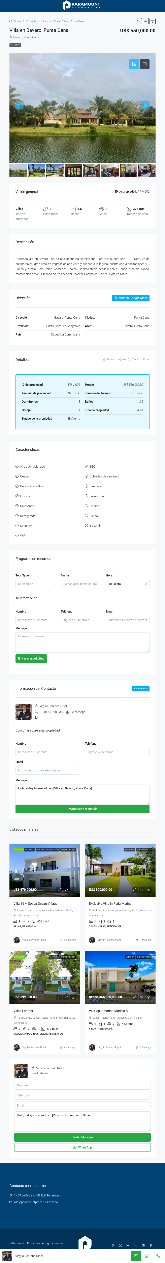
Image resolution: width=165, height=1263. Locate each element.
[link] (44, 870)
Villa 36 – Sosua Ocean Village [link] (35, 904)
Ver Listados (140, 688)
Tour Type (22, 575)
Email (109, 611)
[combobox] (37, 584)
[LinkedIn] (136, 1245)
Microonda (27, 506)
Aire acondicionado (32, 466)
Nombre (20, 611)
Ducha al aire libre (31, 486)
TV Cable (95, 526)
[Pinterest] (152, 1245)
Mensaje (21, 628)
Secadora (26, 526)
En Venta (31, 21)
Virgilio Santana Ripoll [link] (34, 940)
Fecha (65, 575)
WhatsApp (78, 712)
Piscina (94, 506)
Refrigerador (28, 516)
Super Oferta (68, 849)
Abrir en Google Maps (133, 298)
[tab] (134, 64)
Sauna (94, 516)
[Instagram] (129, 1245)
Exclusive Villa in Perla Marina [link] (110, 904)
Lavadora (26, 496)
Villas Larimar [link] (23, 1011)
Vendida (130, 957)
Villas (45, 21)
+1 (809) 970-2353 (52, 712)
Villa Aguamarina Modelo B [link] (108, 1011)
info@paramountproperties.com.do (36, 1202)
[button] (139, 21)
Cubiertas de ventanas (104, 476)
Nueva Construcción (47, 849)
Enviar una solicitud (31, 658)
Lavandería (97, 496)
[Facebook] (113, 1245)
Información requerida (82, 809)
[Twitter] (121, 1245)
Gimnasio (96, 486)
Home (17, 21)
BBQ (92, 466)
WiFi (23, 536)
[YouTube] (144, 1245)
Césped (25, 476)
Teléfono (66, 611)
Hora (109, 575)
